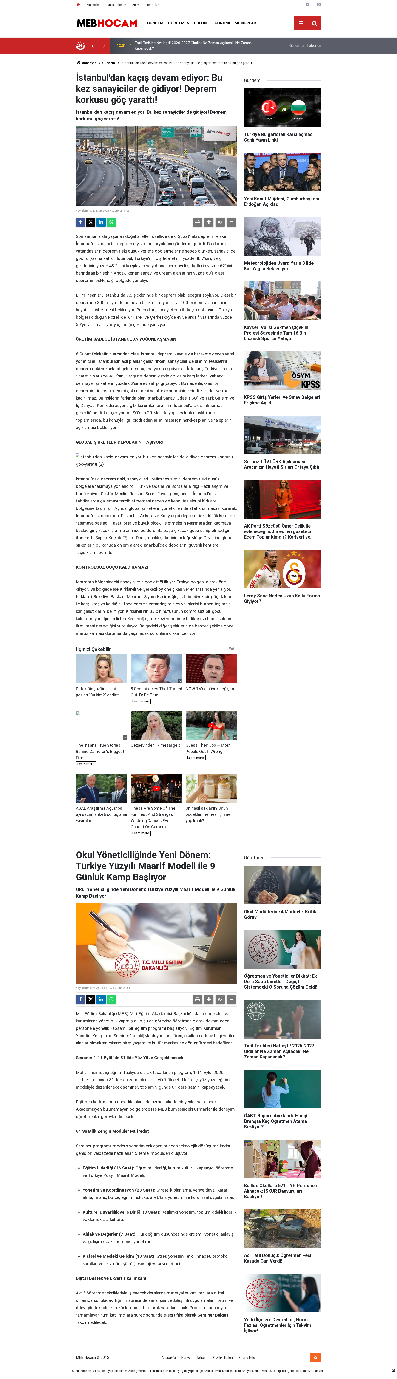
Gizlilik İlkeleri (223, 1358)
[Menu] (301, 23)
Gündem (155, 23)
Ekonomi (221, 23)
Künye (186, 1358)
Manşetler (93, 4)
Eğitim (201, 23)
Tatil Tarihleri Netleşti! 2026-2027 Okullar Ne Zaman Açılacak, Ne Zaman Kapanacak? (193, 46)
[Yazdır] (197, 222)
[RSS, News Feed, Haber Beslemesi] (315, 1357)
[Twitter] (90, 222)
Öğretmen (179, 23)
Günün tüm (305, 45)
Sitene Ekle (152, 4)
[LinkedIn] (101, 222)
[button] (208, 222)
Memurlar (245, 23)
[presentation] (92, 45)
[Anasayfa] (78, 4)
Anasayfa (88, 63)
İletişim (201, 1358)
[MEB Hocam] (107, 23)
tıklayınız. (319, 1371)
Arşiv (135, 4)
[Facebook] (80, 222)
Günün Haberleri (116, 4)
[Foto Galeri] (318, 4)
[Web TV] (307, 4)
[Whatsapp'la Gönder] (111, 222)
